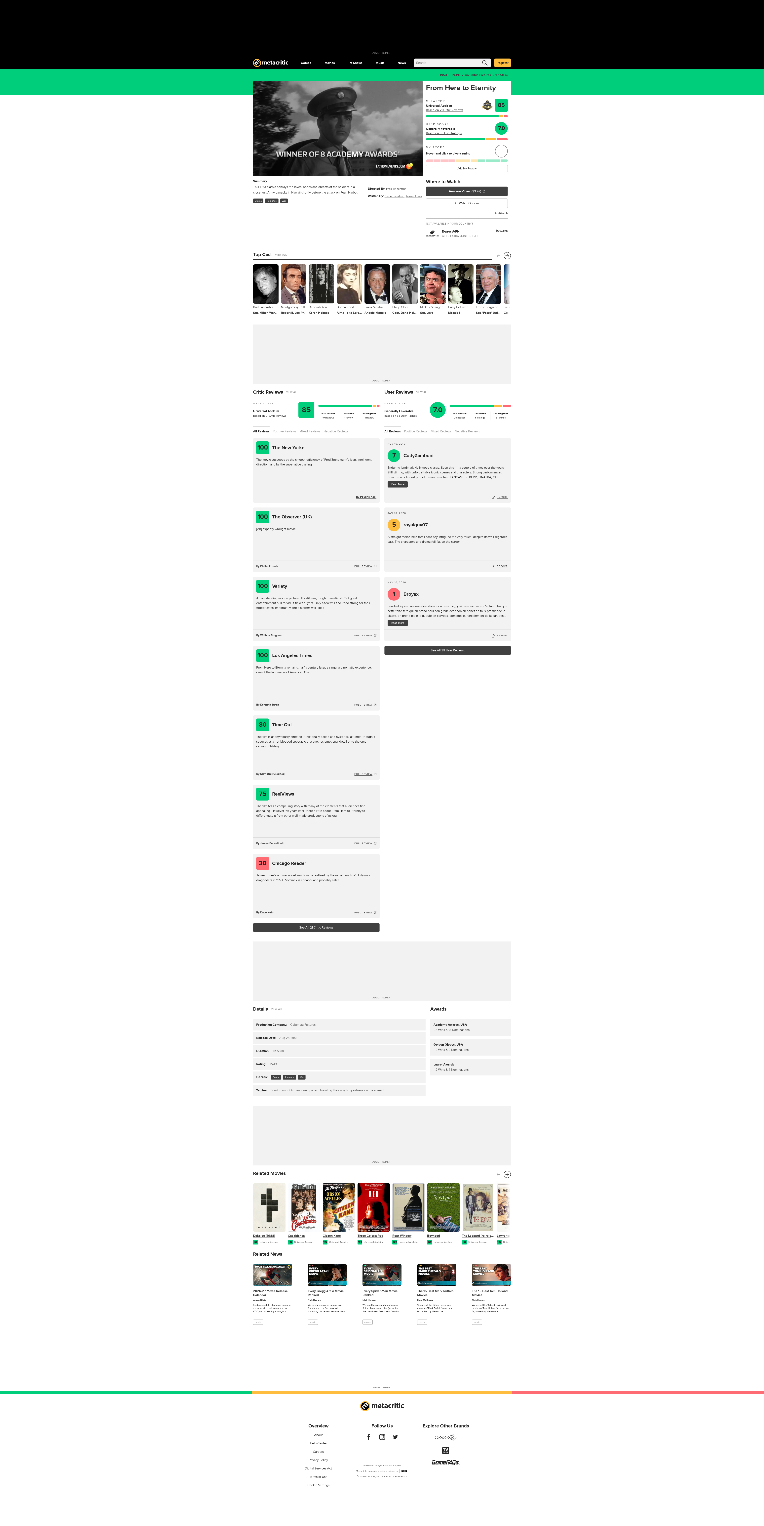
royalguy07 (410, 525)
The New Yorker (281, 448)
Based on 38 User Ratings (444, 133)
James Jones (414, 196)
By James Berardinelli (270, 843)
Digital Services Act (318, 1468)
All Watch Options (466, 203)
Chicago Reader (282, 863)
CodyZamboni (413, 455)
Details (260, 1009)
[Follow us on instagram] (382, 1439)
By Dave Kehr (265, 912)
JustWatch (501, 213)
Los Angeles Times (284, 655)
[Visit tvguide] (446, 1453)
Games (306, 63)
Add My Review (467, 168)
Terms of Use (318, 1477)
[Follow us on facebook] (368, 1439)
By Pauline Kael (366, 497)
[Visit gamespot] (446, 1440)
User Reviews (398, 392)
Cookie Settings (318, 1485)
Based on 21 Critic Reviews (444, 110)
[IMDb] (404, 1471)
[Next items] (507, 255)
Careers (318, 1452)
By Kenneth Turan (267, 704)
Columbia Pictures (478, 75)
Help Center (318, 1443)
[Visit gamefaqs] (446, 1464)
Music (380, 63)
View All (281, 254)
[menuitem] (306, 63)
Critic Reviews (268, 392)
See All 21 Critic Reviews (316, 928)
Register (503, 63)
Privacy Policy (318, 1460)
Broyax (406, 594)
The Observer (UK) (284, 517)
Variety (272, 586)
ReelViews (276, 794)
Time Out (275, 725)
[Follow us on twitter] (395, 1439)
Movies (330, 63)
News (402, 63)
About (318, 1435)
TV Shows (355, 63)
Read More (397, 484)
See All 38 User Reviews (448, 650)
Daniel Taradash (394, 196)
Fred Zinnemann (396, 189)
